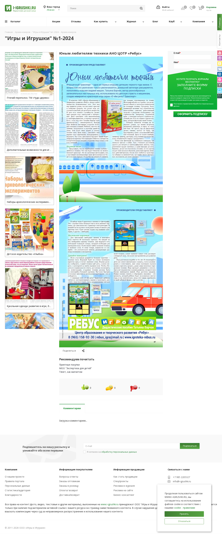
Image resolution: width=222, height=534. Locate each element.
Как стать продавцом (125, 476)
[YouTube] (219, 52)
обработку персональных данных (119, 451)
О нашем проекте (14, 476)
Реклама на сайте (123, 490)
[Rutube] (219, 58)
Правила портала (14, 481)
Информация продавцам (128, 469)
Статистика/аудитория (17, 490)
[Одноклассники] (219, 63)
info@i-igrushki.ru (182, 481)
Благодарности (13, 494)
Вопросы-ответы (68, 476)
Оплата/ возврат (68, 490)
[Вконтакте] (219, 69)
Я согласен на (112, 451)
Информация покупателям (75, 469)
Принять (184, 513)
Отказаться (184, 521)
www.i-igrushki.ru (109, 504)
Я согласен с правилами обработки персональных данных (194, 105)
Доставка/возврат (69, 494)
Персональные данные (17, 485)
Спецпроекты (120, 481)
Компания (11, 469)
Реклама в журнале (124, 485)
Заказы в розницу (68, 485)
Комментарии (72, 408)
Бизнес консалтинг (123, 494)
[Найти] (141, 8)
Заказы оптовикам (69, 481)
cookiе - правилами (184, 507)
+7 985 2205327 (181, 477)
